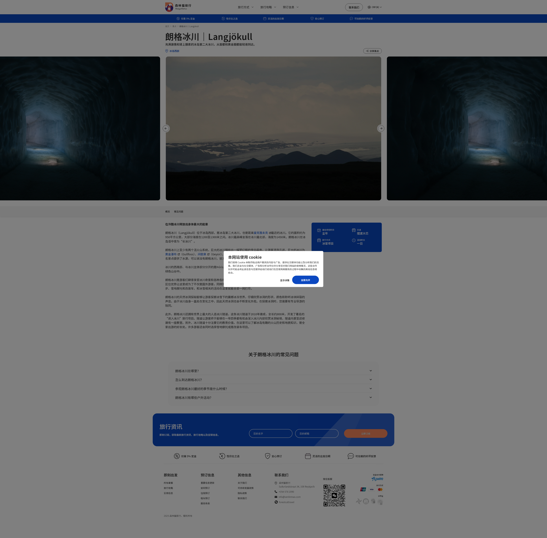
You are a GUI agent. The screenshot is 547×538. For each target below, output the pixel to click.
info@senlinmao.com (290, 496)
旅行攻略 (168, 488)
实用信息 (168, 493)
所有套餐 (168, 482)
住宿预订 (205, 493)
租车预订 (205, 498)
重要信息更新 (207, 482)
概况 (167, 211)
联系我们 (242, 498)
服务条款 (205, 503)
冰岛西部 (174, 51)
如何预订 (205, 488)
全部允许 (305, 280)
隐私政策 (242, 493)
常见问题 (178, 211)
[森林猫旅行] (178, 7)
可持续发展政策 (246, 488)
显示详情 (284, 280)
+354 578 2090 (286, 491)
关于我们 (242, 482)
